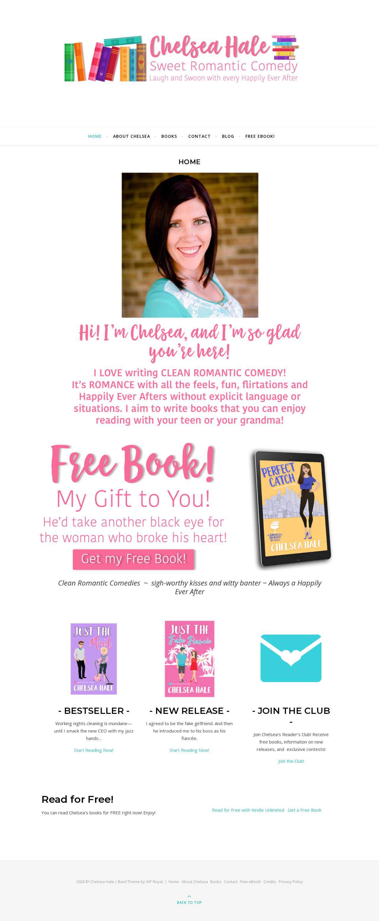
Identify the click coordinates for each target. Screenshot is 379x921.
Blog (228, 136)
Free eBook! (260, 136)
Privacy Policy (291, 881)
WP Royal (154, 881)
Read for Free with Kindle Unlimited (248, 810)
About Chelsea (131, 136)
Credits (270, 881)
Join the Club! (291, 761)
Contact (199, 136)
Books (169, 136)
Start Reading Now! (93, 750)
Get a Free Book (304, 810)
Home (95, 136)
